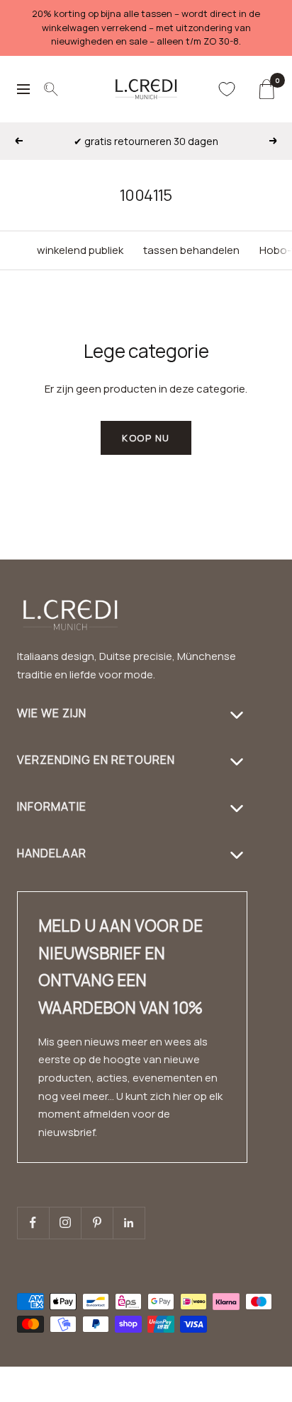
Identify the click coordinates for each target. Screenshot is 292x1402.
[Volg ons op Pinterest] (97, 1223)
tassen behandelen (191, 250)
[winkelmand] (266, 89)
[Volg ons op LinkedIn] (129, 1223)
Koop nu (146, 437)
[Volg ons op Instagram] (65, 1223)
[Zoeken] (51, 89)
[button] (246, 1393)
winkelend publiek (80, 250)
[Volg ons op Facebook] (33, 1223)
